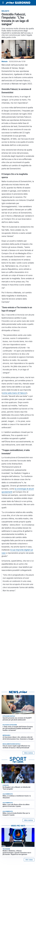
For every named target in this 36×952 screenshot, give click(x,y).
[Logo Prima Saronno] (18, 2)
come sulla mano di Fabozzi (14, 393)
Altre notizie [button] (28, 753)
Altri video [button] (29, 860)
